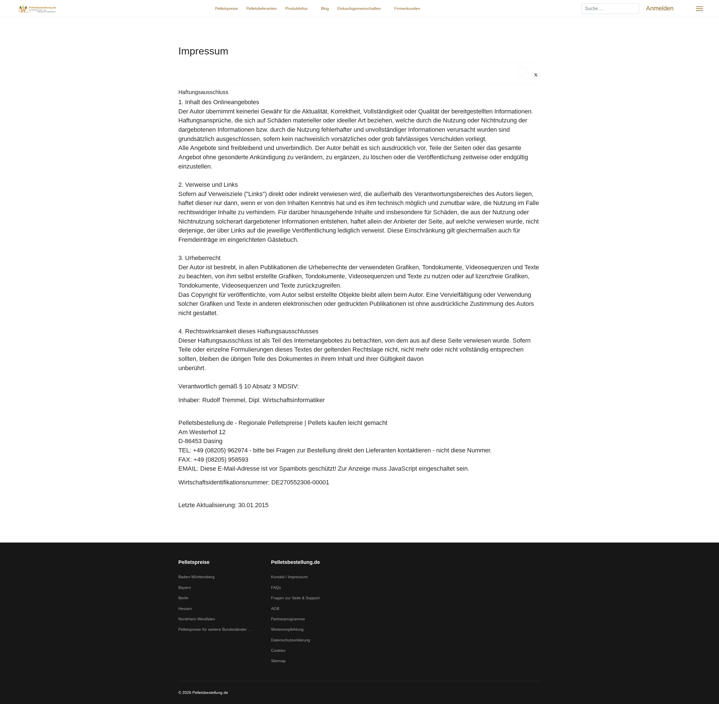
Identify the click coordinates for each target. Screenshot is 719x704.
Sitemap (278, 661)
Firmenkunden (407, 8)
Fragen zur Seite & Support (295, 598)
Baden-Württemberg (196, 577)
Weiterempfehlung (287, 629)
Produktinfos (296, 8)
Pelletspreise (226, 8)
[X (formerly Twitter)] (536, 74)
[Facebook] (522, 71)
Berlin (183, 598)
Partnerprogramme (288, 619)
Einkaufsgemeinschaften (359, 8)
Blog (325, 8)
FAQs (276, 587)
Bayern (184, 587)
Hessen (185, 608)
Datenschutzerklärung (290, 640)
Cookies (278, 650)
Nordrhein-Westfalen (196, 619)
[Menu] (699, 8)
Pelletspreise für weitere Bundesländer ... (214, 629)
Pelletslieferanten (261, 8)
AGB (275, 608)
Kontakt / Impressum (289, 577)
